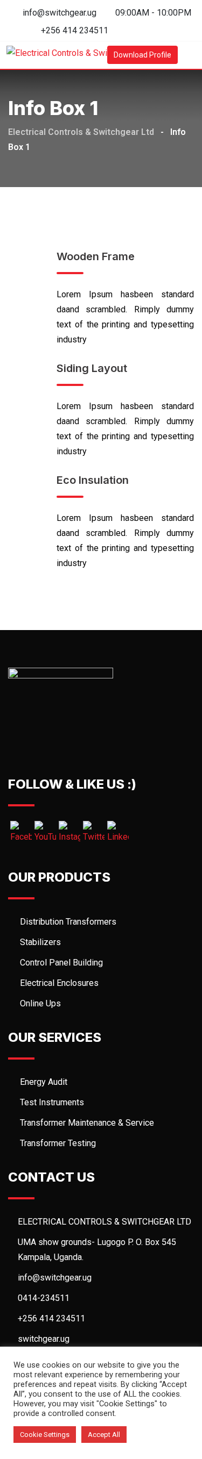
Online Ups (40, 1003)
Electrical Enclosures (59, 983)
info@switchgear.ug (59, 13)
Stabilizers (40, 942)
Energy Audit (43, 1082)
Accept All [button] (104, 1435)
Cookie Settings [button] (44, 1435)
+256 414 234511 (74, 30)
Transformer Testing (58, 1143)
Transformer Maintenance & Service (87, 1123)
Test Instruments (52, 1102)
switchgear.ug (43, 1339)
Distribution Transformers (68, 922)
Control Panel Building (61, 962)
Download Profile (142, 55)
